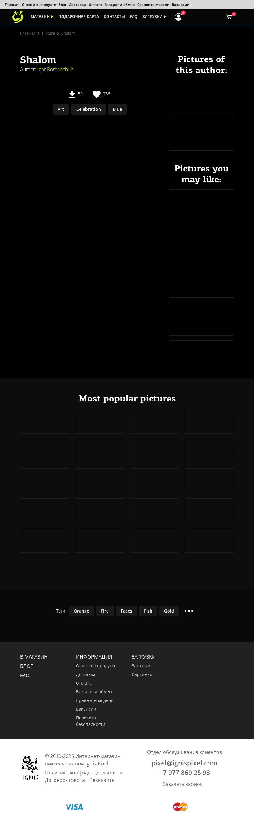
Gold (169, 611)
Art (61, 109)
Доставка (77, 4)
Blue (117, 109)
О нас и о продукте (39, 4)
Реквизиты (103, 780)
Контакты (114, 16)
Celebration (88, 109)
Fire (105, 611)
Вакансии (181, 4)
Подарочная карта (79, 16)
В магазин (34, 656)
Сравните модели (153, 4)
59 (80, 94)
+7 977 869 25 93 (184, 772)
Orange (81, 611)
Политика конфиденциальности (83, 772)
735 (106, 94)
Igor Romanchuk (55, 69)
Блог (63, 4)
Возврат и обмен (119, 4)
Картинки (142, 674)
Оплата (95, 4)
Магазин (40, 16)
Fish (148, 611)
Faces (126, 611)
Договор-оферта (65, 780)
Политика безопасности (90, 721)
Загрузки (152, 16)
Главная (12, 4)
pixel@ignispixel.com (184, 763)
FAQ (134, 16)
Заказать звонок (183, 784)
